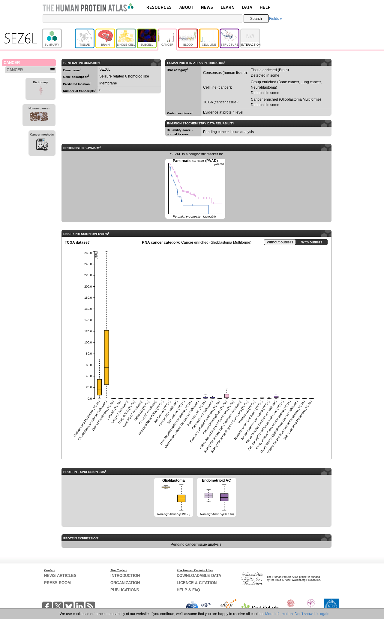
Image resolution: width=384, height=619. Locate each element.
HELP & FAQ (188, 590)
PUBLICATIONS (124, 590)
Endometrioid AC (215, 497)
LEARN (228, 7)
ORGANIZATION (125, 583)
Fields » (275, 19)
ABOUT (186, 7)
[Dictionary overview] (41, 91)
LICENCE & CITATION (197, 583)
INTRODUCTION (125, 575)
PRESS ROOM (57, 583)
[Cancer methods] (42, 145)
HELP (265, 7)
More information (279, 614)
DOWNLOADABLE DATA (199, 575)
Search (256, 19)
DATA (247, 7)
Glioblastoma (172, 497)
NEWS (207, 7)
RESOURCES (159, 7)
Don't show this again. (312, 614)
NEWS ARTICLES (60, 575)
